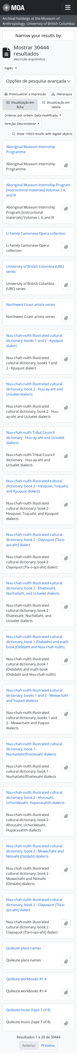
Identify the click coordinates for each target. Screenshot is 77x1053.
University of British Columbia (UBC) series (35, 269)
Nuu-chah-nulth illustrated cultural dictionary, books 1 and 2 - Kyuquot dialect (34, 340)
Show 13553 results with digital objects (44, 134)
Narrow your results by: (38, 35)
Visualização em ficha (22, 104)
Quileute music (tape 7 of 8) (28, 1010)
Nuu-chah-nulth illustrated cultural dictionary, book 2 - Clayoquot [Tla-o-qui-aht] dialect (35, 539)
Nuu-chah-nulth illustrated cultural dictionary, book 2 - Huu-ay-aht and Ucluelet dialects (34, 389)
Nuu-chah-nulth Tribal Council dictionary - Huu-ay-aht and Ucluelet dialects (35, 437)
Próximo (48, 1045)
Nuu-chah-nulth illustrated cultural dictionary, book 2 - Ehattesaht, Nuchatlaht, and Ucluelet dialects (34, 588)
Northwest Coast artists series (30, 304)
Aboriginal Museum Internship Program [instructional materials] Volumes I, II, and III (38, 190)
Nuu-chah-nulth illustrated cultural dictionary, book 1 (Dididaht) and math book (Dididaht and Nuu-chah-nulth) (37, 641)
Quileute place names (23, 948)
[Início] (15, 7)
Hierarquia (64, 94)
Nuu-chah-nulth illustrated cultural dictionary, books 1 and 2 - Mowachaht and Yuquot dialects (37, 695)
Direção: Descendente (20, 124)
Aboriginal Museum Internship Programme (30, 149)
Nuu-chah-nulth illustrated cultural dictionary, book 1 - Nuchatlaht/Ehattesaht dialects (34, 749)
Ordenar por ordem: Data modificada (31, 115)
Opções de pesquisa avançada (36, 81)
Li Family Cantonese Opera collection (35, 233)
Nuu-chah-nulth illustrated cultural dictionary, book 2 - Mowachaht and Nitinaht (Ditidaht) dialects (35, 851)
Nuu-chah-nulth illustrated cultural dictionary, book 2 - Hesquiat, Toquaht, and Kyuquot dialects (37, 486)
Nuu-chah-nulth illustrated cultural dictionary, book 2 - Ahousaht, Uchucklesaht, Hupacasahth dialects (35, 797)
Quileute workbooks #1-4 (26, 979)
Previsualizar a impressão (27, 94)
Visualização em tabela (58, 104)
